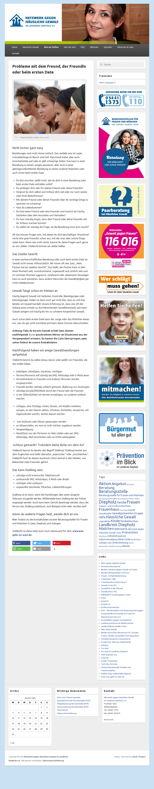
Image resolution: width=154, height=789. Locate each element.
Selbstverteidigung (108, 539)
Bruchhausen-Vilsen (126, 499)
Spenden (108, 47)
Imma (103, 598)
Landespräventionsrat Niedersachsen (117, 623)
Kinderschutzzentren (110, 607)
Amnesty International (110, 566)
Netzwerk (120, 528)
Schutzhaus (103, 536)
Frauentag (123, 510)
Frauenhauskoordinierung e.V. (114, 582)
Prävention (130, 532)
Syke (110, 543)
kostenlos (127, 521)
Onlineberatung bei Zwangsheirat (116, 639)
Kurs (135, 521)
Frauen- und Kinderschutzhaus (115, 506)
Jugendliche (104, 521)
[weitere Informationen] (54, 549)
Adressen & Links (125, 47)
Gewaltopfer (105, 513)
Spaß (133, 539)
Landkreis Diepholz (117, 524)
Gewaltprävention (123, 513)
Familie (121, 502)
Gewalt (131, 510)
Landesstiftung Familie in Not (113, 626)
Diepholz (107, 501)
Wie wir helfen (51, 47)
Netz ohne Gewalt (109, 629)
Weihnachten (104, 546)
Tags (102, 477)
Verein (131, 543)
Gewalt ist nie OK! (108, 585)
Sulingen (103, 542)
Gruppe (138, 513)
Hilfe (102, 517)
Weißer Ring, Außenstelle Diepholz (116, 674)
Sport (138, 539)
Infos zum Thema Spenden (68, 697)
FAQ (83, 47)
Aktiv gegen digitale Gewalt (113, 563)
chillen (137, 499)
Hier (14, 519)
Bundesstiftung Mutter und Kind (115, 573)
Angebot (119, 484)
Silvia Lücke (124, 539)
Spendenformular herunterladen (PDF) (74, 700)
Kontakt (15, 53)
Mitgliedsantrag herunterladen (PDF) (73, 704)
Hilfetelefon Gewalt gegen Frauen (116, 595)
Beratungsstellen (106, 499)
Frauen (133, 501)
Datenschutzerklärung (66, 713)
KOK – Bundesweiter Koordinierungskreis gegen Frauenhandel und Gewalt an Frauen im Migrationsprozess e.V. (122, 613)
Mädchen (106, 528)
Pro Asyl (104, 648)
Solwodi (104, 658)
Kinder (116, 521)
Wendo (126, 546)
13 (30, 718)
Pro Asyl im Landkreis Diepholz (114, 651)
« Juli (12, 743)
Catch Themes (138, 757)
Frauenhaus (109, 509)
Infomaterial (62, 710)
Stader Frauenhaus (109, 661)
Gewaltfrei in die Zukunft (112, 588)
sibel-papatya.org (109, 655)
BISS (115, 499)
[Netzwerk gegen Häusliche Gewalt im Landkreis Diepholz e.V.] (77, 43)
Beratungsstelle (113, 491)
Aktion (105, 483)
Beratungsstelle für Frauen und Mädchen (121, 495)
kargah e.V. (106, 604)
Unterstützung (120, 542)
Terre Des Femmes (109, 664)
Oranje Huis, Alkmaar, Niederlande (116, 642)
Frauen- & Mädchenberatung (113, 576)
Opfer (118, 533)
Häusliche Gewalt (31, 47)
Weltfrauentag (115, 546)
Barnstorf (130, 484)
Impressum (109, 719)
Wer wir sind (69, 47)
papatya (104, 645)
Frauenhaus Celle (108, 579)
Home (14, 47)
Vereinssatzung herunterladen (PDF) (73, 707)
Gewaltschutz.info (109, 591)
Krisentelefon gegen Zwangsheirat (116, 620)
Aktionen (94, 47)
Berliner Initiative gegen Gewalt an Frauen (119, 569)
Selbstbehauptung (117, 536)
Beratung (107, 488)
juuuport (105, 601)
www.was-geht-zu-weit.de (112, 677)
